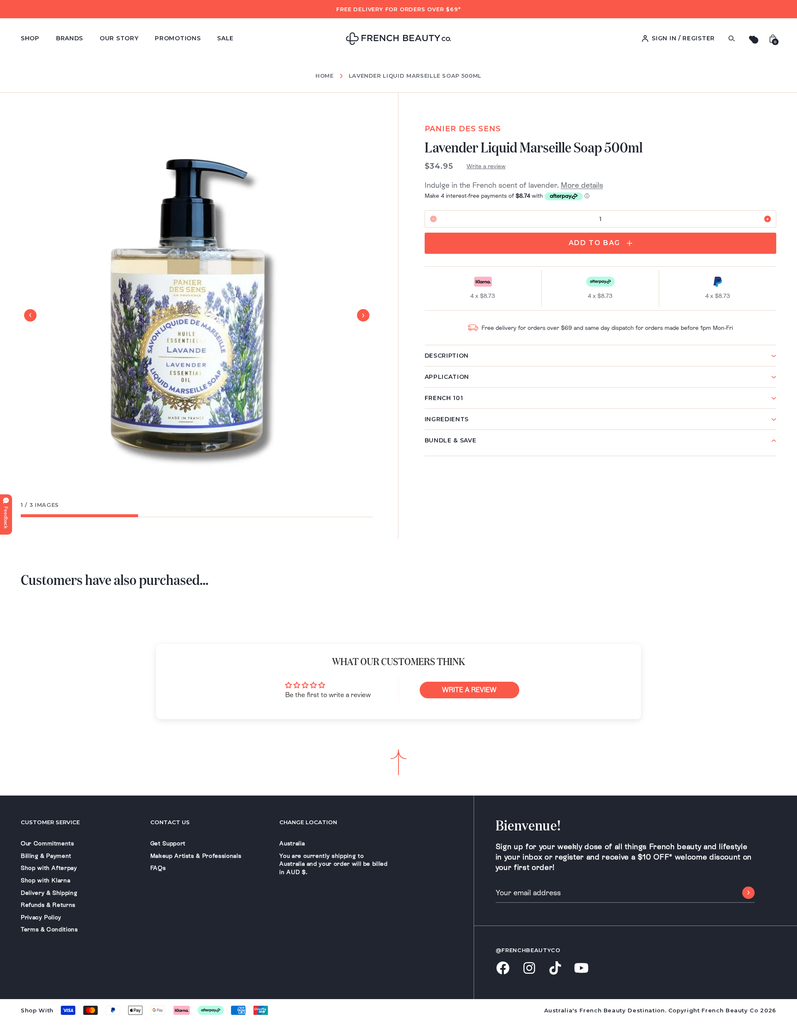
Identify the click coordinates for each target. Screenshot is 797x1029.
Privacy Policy (41, 917)
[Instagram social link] (529, 968)
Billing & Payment (46, 855)
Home (324, 76)
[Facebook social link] (503, 968)
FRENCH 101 (444, 398)
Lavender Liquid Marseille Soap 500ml (415, 75)
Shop (30, 38)
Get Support (168, 843)
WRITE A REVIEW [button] (469, 690)
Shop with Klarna (45, 880)
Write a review (486, 166)
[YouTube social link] (581, 968)
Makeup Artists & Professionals (196, 855)
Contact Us (170, 822)
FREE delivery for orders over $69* (398, 9)
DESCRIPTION (447, 355)
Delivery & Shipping (49, 892)
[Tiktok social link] (555, 968)
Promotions (177, 38)
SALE (225, 38)
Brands (69, 38)
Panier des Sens (463, 128)
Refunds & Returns (48, 904)
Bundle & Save (451, 440)
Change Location (308, 822)
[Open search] (731, 38)
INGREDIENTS (447, 419)
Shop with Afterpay (49, 867)
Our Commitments (47, 843)
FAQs (158, 867)
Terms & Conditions (49, 929)
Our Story (119, 38)
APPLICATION (447, 377)
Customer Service (50, 822)
